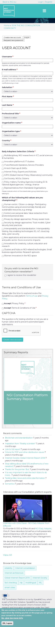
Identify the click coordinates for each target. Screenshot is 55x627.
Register (48, 2)
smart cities (10, 587)
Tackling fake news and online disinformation (25, 478)
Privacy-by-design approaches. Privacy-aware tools (26, 219)
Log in (26, 37)
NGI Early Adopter (43, 528)
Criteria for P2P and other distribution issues (24, 452)
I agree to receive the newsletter (21, 275)
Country (6, 140)
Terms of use (31, 296)
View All (7, 555)
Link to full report (12, 449)
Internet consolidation (25, 568)
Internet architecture (14, 573)
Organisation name (12, 123)
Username (7, 56)
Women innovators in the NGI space (20, 255)
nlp (21, 582)
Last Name (8, 105)
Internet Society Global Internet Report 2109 (25, 458)
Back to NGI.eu (9, 2)
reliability (8, 568)
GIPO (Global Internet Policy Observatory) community (28, 175)
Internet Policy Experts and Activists (20, 172)
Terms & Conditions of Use (20, 308)
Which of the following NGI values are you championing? (22, 198)
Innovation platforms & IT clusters (19, 161)
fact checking (11, 582)
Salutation (7, 87)
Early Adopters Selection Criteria (18, 151)
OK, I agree (7, 623)
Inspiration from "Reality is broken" (20, 443)
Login (41, 2)
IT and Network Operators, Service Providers (24, 165)
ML (40, 582)
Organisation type (11, 131)
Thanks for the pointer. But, (17, 469)
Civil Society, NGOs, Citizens (16, 178)
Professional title (11, 113)
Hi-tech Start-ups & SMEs (15, 168)
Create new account (13, 37)
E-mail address (9, 69)
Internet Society (40, 578)
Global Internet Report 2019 (17, 578)
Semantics (9, 484)
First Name (8, 96)
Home (7, 25)
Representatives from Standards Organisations (25, 188)
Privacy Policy (14, 303)
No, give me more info (12, 618)
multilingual (31, 582)
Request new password (13, 40)
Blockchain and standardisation (19, 438)
